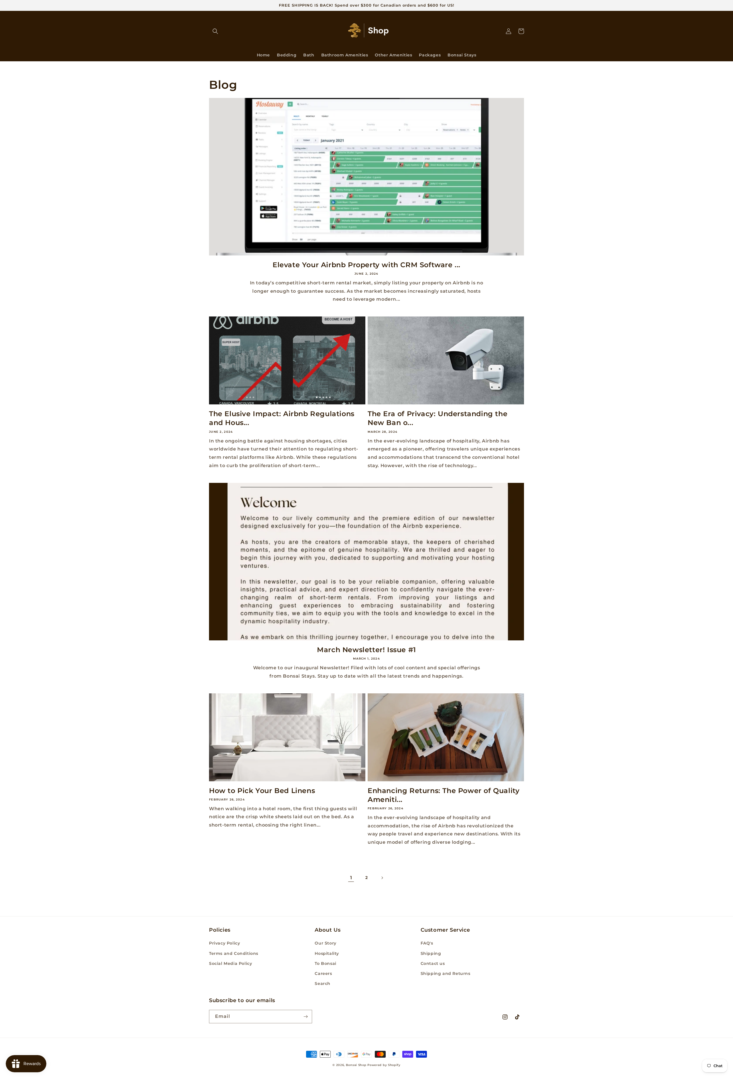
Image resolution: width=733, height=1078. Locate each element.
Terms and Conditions (233, 953)
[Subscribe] (305, 1016)
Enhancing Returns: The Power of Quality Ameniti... (443, 795)
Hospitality (327, 953)
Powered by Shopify (384, 1065)
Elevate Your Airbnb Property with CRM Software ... (366, 265)
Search (322, 983)
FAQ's (427, 943)
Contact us (433, 963)
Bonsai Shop (356, 1065)
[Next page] (382, 878)
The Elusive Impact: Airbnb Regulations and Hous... (281, 418)
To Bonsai (325, 963)
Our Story (325, 943)
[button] (215, 31)
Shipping (431, 953)
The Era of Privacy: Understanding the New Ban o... (437, 418)
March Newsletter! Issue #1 (366, 650)
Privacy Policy (224, 943)
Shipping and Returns (445, 973)
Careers (323, 973)
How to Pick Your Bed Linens (262, 790)
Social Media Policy (230, 963)
